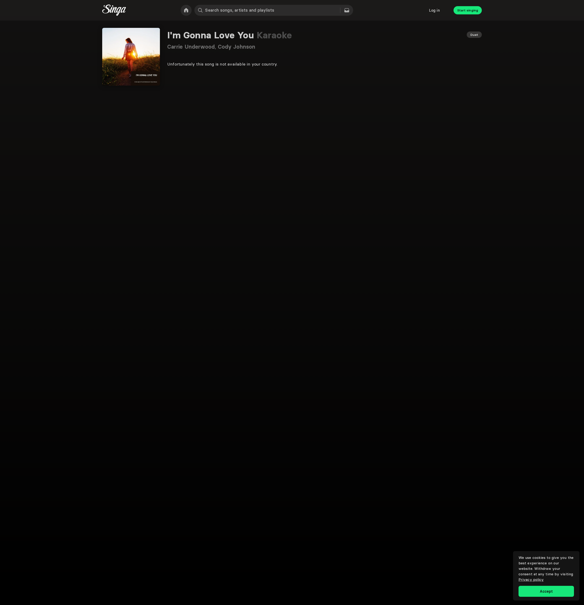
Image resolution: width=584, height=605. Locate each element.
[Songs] (346, 10)
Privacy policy (531, 579)
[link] (186, 10)
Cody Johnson (236, 46)
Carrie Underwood (192, 46)
